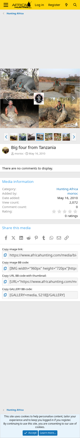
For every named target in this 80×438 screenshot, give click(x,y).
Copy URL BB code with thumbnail (24, 276)
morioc (19, 153)
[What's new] (66, 5)
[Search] (75, 5)
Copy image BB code (15, 262)
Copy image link (12, 249)
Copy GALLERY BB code (17, 289)
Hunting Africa (67, 189)
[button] (6, 5)
